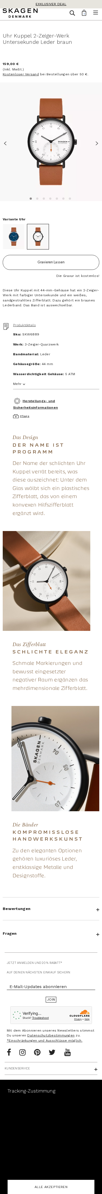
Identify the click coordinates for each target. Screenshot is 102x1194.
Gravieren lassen (51, 262)
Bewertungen (16, 908)
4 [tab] (49, 197)
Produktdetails (24, 325)
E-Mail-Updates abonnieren (38, 986)
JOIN (51, 999)
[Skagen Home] (20, 14)
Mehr (17, 384)
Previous (6, 142)
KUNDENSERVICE (17, 1068)
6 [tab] (62, 197)
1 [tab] (30, 197)
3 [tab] (43, 197)
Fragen (10, 933)
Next (95, 142)
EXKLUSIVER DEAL (51, 4)
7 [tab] (69, 197)
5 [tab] (56, 197)
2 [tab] (36, 197)
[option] (51, 141)
